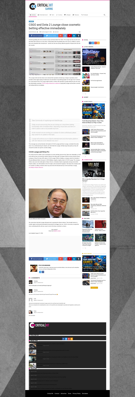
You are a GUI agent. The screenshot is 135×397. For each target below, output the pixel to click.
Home (30, 19)
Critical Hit (50, 393)
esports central (57, 230)
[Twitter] (93, 43)
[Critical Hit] (41, 2)
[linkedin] (74, 35)
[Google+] (95, 43)
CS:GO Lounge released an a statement (51, 83)
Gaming (34, 19)
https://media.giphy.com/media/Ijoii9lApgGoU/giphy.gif (40, 285)
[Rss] (98, 43)
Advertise (63, 393)
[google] (60, 35)
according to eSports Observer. (36, 167)
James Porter (86, 270)
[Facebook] (90, 43)
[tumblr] (78, 35)
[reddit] (65, 35)
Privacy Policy (77, 393)
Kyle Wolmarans (33, 31)
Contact (57, 393)
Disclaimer (85, 393)
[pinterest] (69, 35)
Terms (69, 393)
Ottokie (36, 281)
